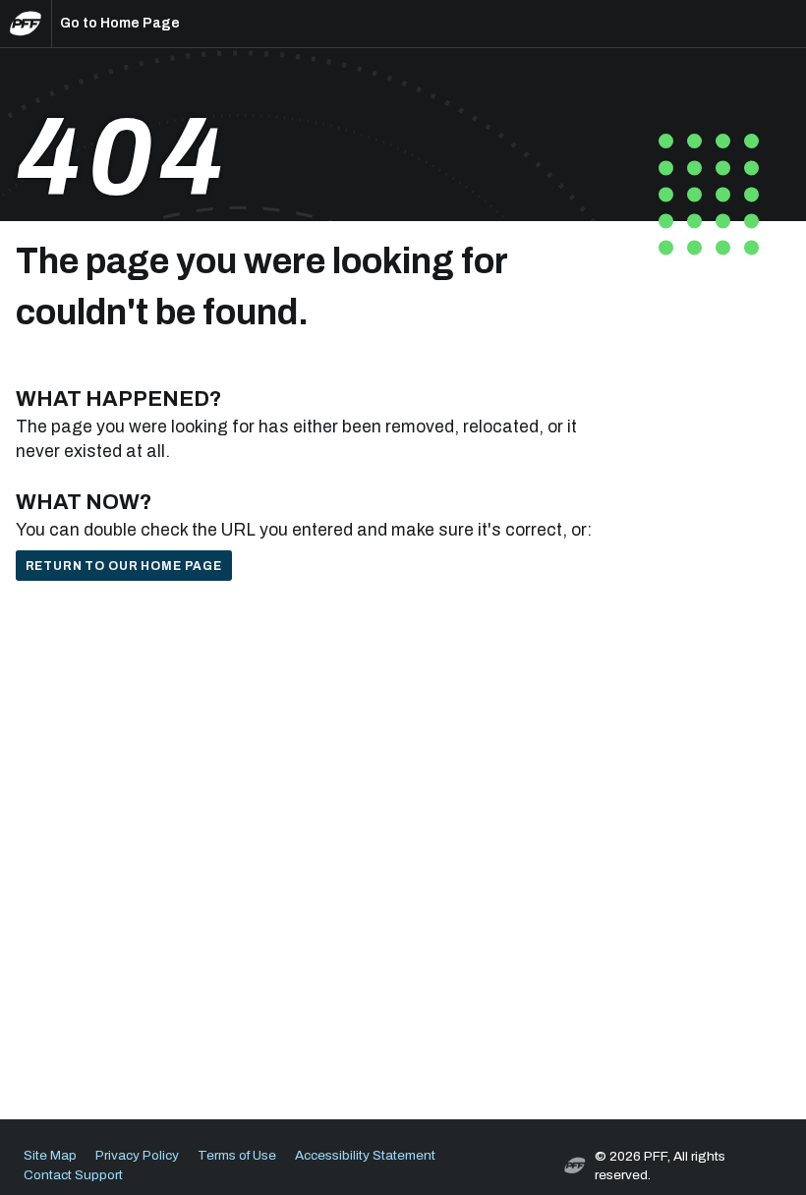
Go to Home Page (120, 23)
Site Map (50, 1155)
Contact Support (73, 1174)
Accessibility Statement (365, 1155)
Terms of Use (237, 1155)
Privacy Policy (137, 1155)
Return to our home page (124, 566)
